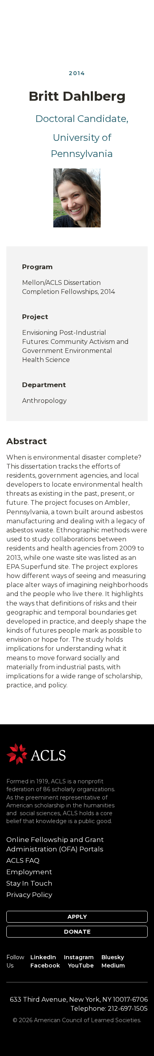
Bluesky (112, 957)
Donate (77, 931)
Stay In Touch (29, 883)
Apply (77, 916)
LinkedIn (43, 957)
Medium (113, 965)
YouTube (81, 965)
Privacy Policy (29, 895)
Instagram (79, 957)
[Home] (36, 753)
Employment (29, 872)
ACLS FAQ (22, 860)
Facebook (45, 965)
